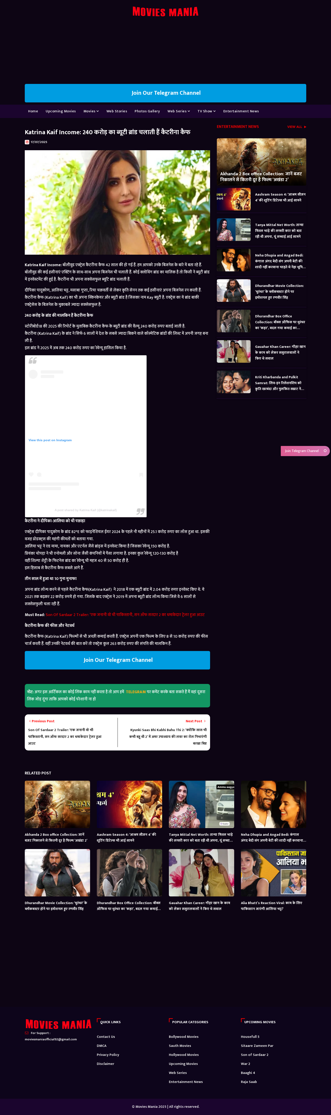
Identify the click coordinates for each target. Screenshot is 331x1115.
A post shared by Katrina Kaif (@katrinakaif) (86, 510)
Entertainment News (241, 111)
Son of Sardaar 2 (254, 1055)
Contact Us (106, 1037)
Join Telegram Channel (301, 451)
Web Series (178, 111)
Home (33, 111)
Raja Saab (249, 1082)
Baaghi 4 (248, 1073)
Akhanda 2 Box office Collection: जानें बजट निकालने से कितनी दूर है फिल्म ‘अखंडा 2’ (261, 177)
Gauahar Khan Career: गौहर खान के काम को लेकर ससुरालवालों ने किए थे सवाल (280, 353)
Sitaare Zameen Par (257, 1046)
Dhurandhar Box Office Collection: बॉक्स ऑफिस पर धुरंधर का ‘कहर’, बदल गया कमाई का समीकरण (280, 322)
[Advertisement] (165, 52)
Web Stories (117, 111)
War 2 (245, 1064)
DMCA (102, 1046)
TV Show (205, 111)
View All (295, 127)
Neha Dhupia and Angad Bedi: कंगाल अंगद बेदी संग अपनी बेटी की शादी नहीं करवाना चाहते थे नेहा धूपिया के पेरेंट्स (280, 261)
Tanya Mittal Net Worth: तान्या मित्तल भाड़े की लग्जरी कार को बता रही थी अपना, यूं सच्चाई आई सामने (279, 231)
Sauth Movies (180, 1046)
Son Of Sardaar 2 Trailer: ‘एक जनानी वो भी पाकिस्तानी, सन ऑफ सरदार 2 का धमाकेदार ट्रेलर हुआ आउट (125, 615)
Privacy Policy (108, 1055)
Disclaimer (105, 1064)
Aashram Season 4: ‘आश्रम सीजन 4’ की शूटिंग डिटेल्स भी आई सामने (280, 197)
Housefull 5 (250, 1037)
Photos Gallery (147, 111)
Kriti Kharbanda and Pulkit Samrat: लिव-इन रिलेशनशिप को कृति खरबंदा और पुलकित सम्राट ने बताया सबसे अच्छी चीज (278, 383)
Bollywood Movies (184, 1037)
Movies (90, 111)
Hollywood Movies (184, 1055)
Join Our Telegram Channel (165, 93)
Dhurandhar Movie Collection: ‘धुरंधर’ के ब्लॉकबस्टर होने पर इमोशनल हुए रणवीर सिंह (279, 292)
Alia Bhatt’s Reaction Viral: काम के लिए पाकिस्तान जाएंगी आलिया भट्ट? (271, 906)
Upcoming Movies (61, 111)
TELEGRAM (136, 692)
